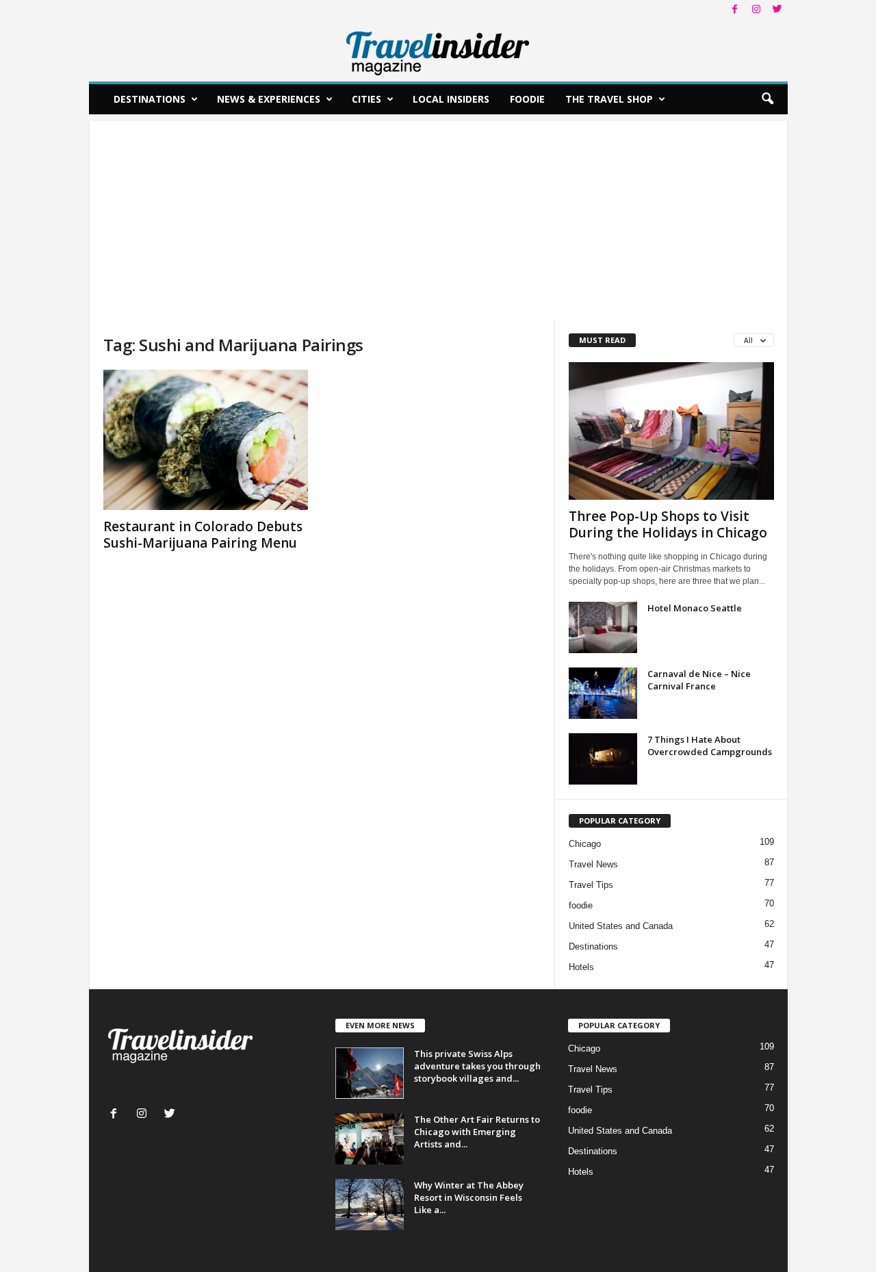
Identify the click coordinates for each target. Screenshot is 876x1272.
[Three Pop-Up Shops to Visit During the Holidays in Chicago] (671, 431)
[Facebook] (735, 10)
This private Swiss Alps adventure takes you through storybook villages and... (477, 1065)
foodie (581, 905)
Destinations (149, 98)
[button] (767, 99)
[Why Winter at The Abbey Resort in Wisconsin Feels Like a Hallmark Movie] (369, 1204)
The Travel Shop (609, 98)
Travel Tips (591, 885)
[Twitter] (777, 10)
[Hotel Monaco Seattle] (603, 627)
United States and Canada (621, 926)
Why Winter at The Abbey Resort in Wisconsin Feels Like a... (469, 1197)
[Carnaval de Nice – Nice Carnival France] (603, 693)
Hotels (581, 967)
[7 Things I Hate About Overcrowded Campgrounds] (603, 759)
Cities (366, 98)
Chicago (585, 844)
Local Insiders (451, 98)
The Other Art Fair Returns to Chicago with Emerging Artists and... (477, 1131)
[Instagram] (756, 10)
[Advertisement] (438, 217)
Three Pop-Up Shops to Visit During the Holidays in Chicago (668, 524)
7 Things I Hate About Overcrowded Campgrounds (709, 745)
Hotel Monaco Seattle (694, 608)
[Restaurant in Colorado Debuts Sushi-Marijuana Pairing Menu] (206, 440)
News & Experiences (268, 98)
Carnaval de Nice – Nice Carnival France (699, 679)
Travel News (593, 864)
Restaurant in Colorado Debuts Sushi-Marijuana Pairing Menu (202, 535)
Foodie (527, 98)
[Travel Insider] (438, 50)
